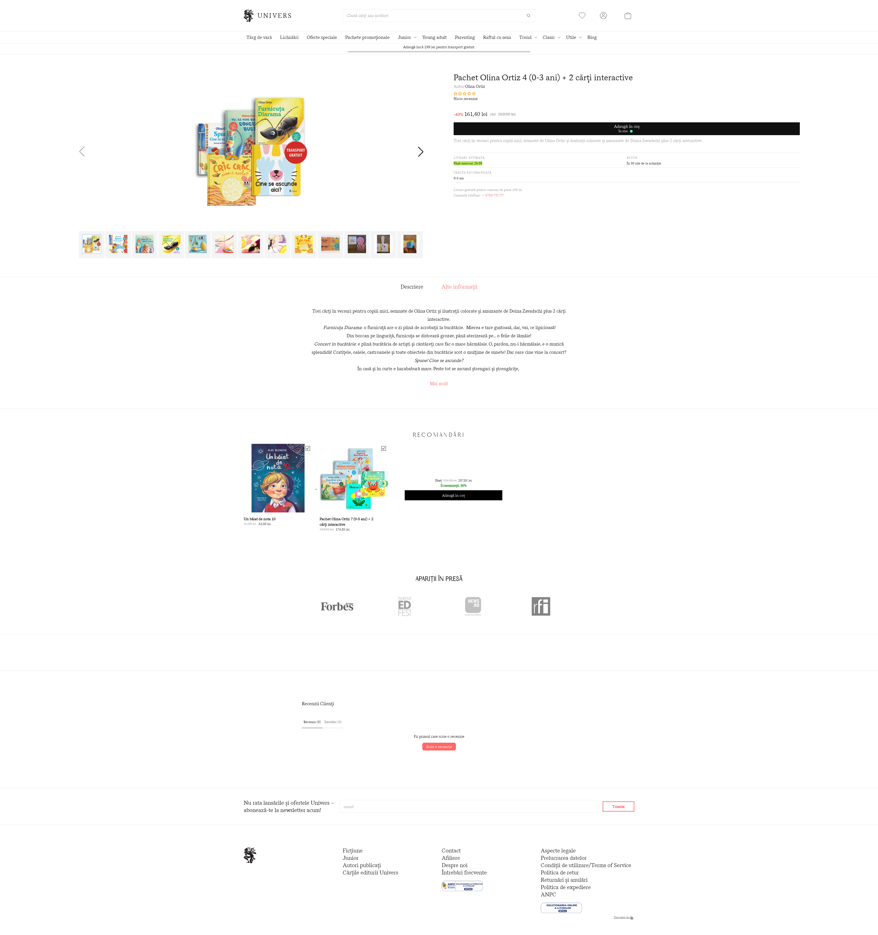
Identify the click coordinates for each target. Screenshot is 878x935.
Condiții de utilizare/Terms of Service (586, 865)
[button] (420, 152)
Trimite (618, 806)
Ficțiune (353, 851)
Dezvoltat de (622, 917)
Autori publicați (362, 865)
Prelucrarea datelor (564, 858)
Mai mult (439, 383)
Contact (451, 851)
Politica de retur (560, 872)
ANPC (548, 894)
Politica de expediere (566, 887)
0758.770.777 (494, 195)
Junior (351, 858)
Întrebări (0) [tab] (333, 722)
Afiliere (451, 858)
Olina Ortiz (475, 86)
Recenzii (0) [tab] (312, 722)
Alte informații (459, 287)
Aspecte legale (558, 851)
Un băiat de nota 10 (260, 519)
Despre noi (455, 865)
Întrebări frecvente (464, 872)
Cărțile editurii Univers (370, 872)
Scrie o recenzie (439, 746)
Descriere (412, 287)
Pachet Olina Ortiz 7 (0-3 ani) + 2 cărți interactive (346, 521)
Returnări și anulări (564, 880)
